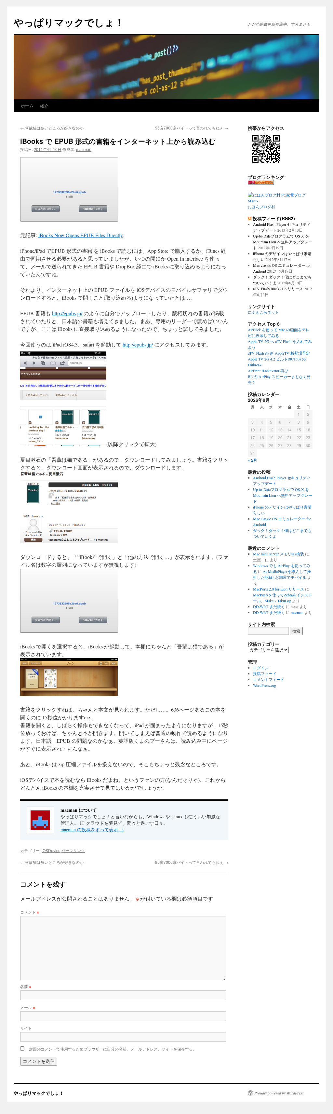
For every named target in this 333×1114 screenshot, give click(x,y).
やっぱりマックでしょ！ (69, 22)
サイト (26, 1028)
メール (27, 1007)
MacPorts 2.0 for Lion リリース (278, 588)
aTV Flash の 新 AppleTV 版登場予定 (279, 353)
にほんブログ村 (261, 206)
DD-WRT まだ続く (269, 606)
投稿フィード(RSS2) (274, 218)
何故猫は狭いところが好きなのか (52, 127)
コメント (29, 912)
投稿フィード (264, 673)
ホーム (27, 105)
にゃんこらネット (263, 312)
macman (83, 149)
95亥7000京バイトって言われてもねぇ (191, 127)
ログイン (261, 667)
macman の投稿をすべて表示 (92, 829)
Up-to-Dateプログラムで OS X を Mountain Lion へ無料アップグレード (282, 241)
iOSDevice (51, 850)
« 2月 (252, 460)
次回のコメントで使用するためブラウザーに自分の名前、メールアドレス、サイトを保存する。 (113, 1049)
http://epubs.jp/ (67, 313)
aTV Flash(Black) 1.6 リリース (278, 288)
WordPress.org (264, 685)
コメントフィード (268, 679)
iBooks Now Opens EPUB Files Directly (80, 235)
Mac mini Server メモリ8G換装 (278, 553)
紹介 (44, 105)
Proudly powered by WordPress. (279, 1092)
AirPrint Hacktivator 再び (268, 370)
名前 (25, 986)
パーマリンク (73, 850)
